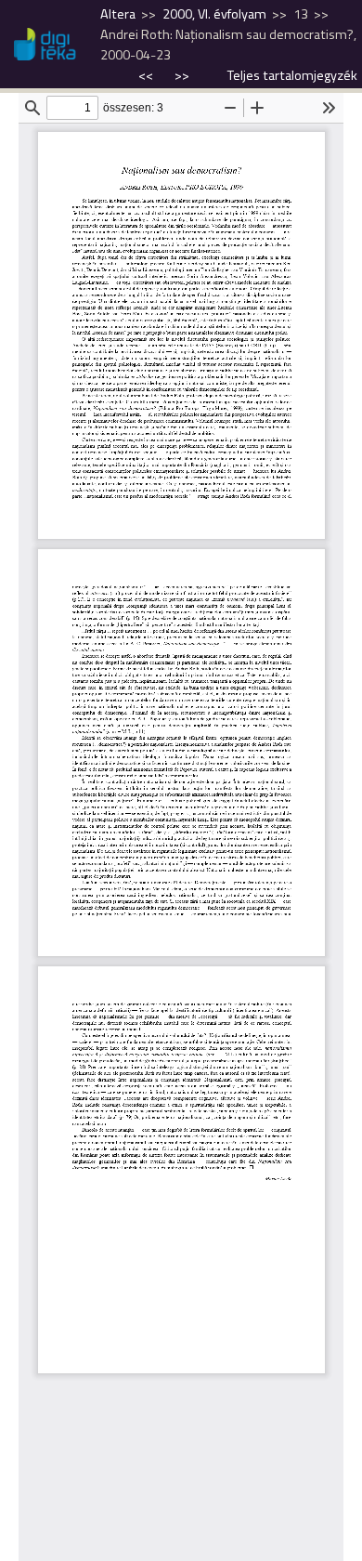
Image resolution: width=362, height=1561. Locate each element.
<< (147, 75)
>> (182, 75)
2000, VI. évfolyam (214, 14)
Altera (118, 14)
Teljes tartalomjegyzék (292, 75)
